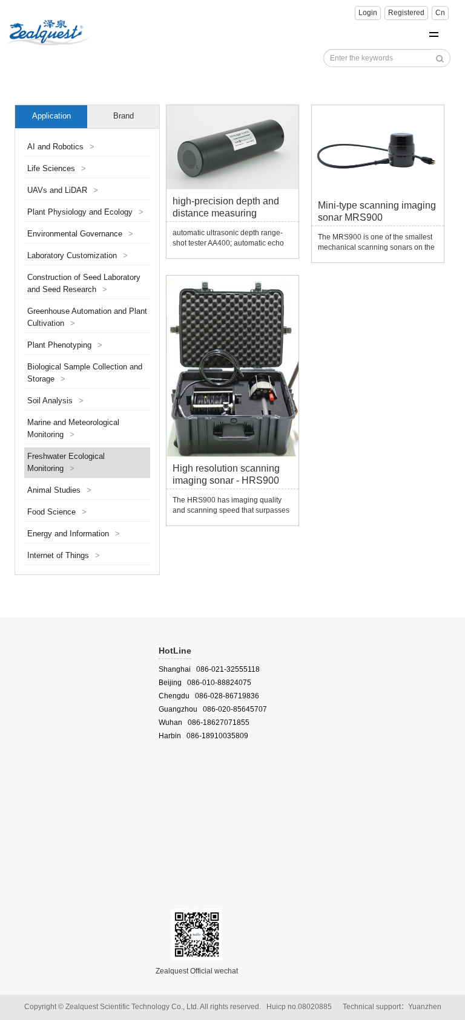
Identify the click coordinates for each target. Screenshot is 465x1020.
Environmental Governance (80, 234)
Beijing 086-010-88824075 (205, 682)
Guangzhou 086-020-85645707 (213, 709)
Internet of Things (63, 555)
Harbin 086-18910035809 (203, 736)
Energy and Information (73, 534)
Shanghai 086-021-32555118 (209, 669)
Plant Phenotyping (64, 345)
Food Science (57, 512)
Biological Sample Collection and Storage (84, 373)
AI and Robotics (60, 147)
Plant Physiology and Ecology (85, 212)
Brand (123, 116)
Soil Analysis (55, 401)
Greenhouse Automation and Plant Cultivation (87, 317)
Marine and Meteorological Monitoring (73, 428)
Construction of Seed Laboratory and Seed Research (83, 283)
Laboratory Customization (77, 256)
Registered (406, 12)
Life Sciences (56, 168)
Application (51, 116)
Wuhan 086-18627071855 (204, 722)
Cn (440, 12)
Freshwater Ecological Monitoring (66, 462)
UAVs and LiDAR (62, 190)
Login (367, 12)
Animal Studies (59, 490)
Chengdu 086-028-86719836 (209, 696)
